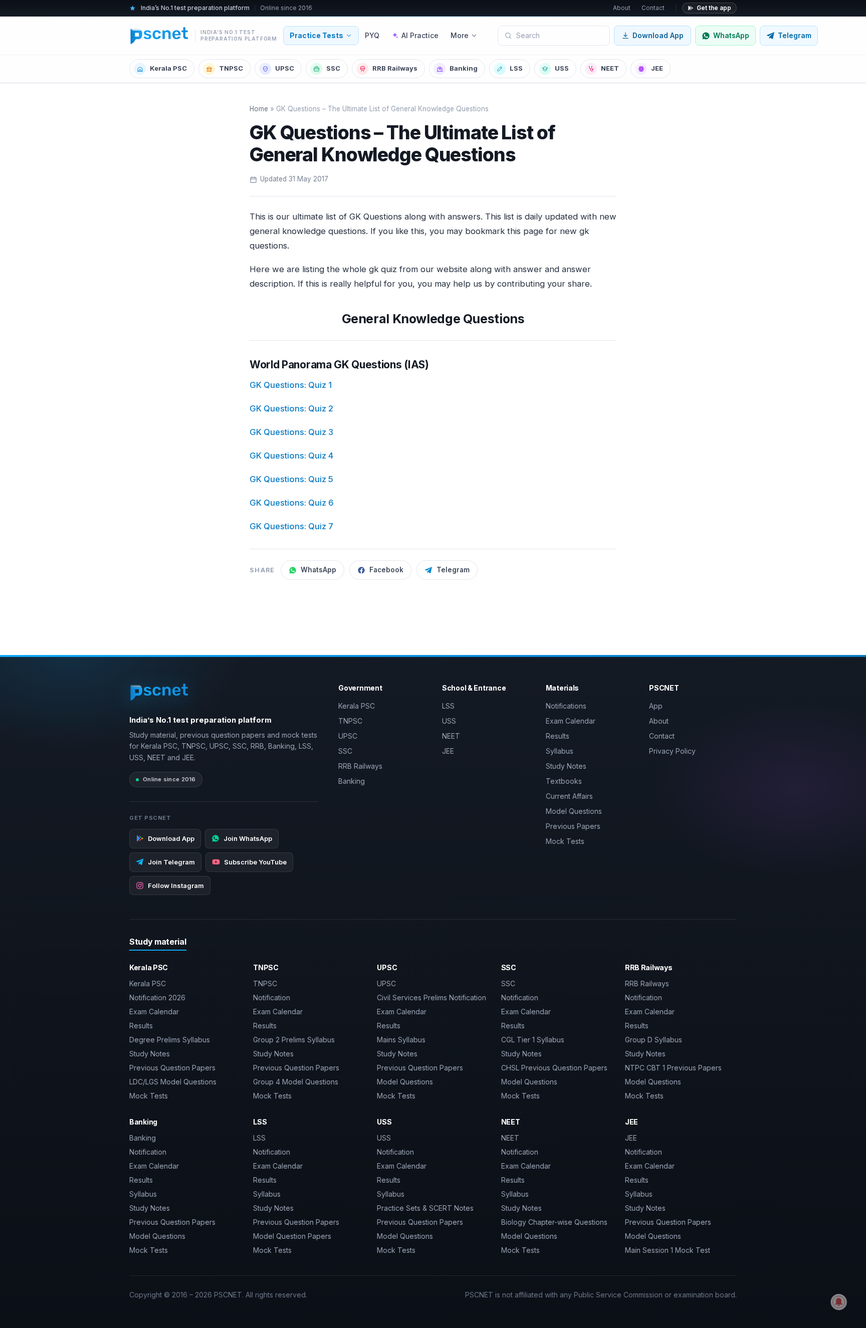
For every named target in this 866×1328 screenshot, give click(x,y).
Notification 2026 (157, 997)
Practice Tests (316, 35)
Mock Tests (565, 841)
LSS (516, 68)
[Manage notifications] (839, 1302)
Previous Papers (573, 826)
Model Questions (574, 811)
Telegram (453, 570)
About (621, 8)
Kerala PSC (168, 68)
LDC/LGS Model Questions (172, 1081)
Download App (658, 35)
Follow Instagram (176, 885)
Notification (271, 997)
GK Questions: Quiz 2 (291, 408)
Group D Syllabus (653, 1039)
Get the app (714, 8)
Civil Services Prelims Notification (431, 997)
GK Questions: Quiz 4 (291, 456)
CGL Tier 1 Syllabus (532, 1039)
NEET (610, 68)
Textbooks (564, 781)
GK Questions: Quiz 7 (291, 526)
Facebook (386, 570)
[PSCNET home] (159, 692)
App (656, 706)
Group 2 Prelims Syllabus (294, 1039)
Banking (464, 68)
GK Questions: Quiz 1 (291, 385)
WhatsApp (318, 570)
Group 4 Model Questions (295, 1081)
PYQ (372, 35)
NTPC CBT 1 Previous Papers (673, 1067)
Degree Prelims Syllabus (169, 1039)
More (460, 35)
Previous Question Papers (172, 1067)
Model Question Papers (292, 1236)
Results (557, 736)
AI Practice (420, 35)
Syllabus (559, 751)
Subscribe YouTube (255, 862)
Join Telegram (171, 862)
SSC (333, 68)
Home (259, 109)
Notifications (566, 706)
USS (562, 68)
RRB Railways (394, 68)
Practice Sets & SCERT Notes (425, 1208)
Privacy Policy (672, 751)
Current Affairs (569, 796)
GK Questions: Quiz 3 (291, 432)
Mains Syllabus (401, 1039)
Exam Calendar (570, 721)
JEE (657, 68)
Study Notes (566, 766)
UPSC (284, 68)
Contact (653, 8)
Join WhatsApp (248, 838)
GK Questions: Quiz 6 (292, 503)
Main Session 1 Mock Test (667, 1250)
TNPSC (231, 68)
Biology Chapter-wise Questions (554, 1222)
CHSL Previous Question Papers (554, 1067)
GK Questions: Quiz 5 (291, 479)
